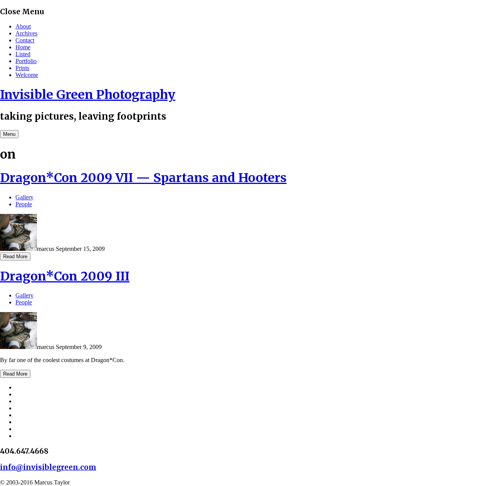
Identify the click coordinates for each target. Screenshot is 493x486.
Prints (22, 68)
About (23, 26)
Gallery (24, 197)
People (23, 204)
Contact (24, 40)
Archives (26, 33)
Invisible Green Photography (87, 94)
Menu (9, 134)
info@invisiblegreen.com (48, 467)
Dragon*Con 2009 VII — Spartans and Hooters (143, 177)
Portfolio (26, 61)
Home (22, 47)
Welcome (26, 75)
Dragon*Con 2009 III (64, 276)
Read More (15, 256)
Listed (22, 54)
